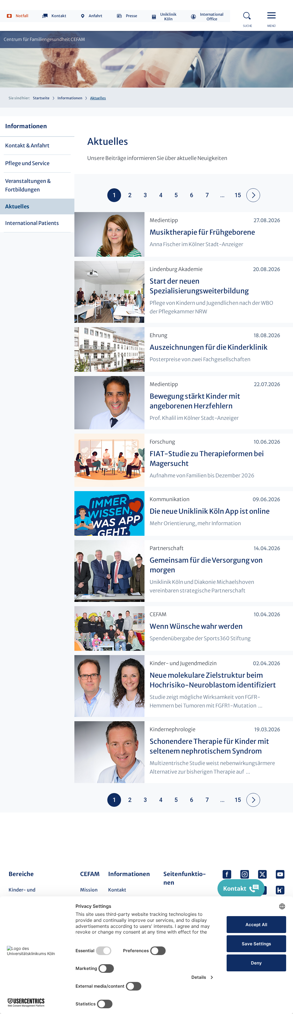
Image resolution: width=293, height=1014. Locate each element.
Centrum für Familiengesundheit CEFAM (44, 39)
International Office (211, 16)
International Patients (32, 223)
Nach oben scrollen (277, 836)
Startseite (41, 98)
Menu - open (273, 15)
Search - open (248, 15)
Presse (131, 15)
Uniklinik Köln (168, 16)
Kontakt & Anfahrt (27, 145)
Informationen (70, 98)
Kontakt (59, 15)
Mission (89, 890)
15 (238, 195)
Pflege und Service (27, 163)
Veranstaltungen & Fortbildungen (28, 185)
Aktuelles (17, 206)
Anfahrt (95, 15)
